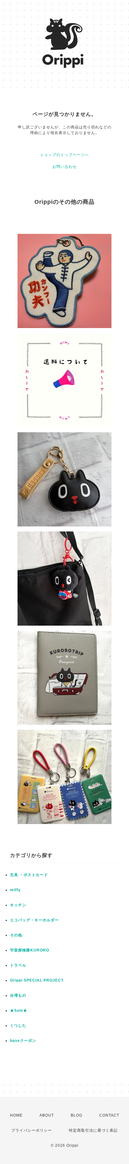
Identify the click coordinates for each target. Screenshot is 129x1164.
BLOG (76, 1115)
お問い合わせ (64, 166)
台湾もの (18, 995)
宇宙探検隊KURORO (29, 950)
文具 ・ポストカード (29, 875)
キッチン (18, 905)
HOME (16, 1115)
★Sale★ (18, 1010)
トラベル (18, 965)
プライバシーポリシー (31, 1130)
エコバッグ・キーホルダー (34, 920)
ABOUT (46, 1115)
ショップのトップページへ (64, 155)
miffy (15, 890)
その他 (16, 935)
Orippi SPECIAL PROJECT (37, 980)
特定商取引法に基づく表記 (93, 1130)
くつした (18, 1025)
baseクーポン (23, 1040)
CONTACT (109, 1115)
